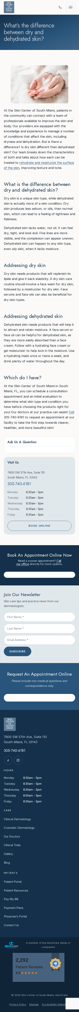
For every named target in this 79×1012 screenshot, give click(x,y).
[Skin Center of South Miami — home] (9, 7)
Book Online (39, 526)
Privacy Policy (17, 1004)
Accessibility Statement (56, 1004)
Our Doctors (12, 836)
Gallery (8, 854)
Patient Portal (12, 881)
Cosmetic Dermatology (19, 828)
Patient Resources (16, 890)
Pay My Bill (11, 899)
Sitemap (34, 1004)
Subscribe (17, 651)
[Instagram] (18, 760)
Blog (7, 862)
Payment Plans (13, 908)
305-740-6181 (19, 484)
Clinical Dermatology (17, 819)
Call (71, 412)
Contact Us (11, 925)
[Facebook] (8, 760)
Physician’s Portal (15, 916)
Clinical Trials (12, 845)
